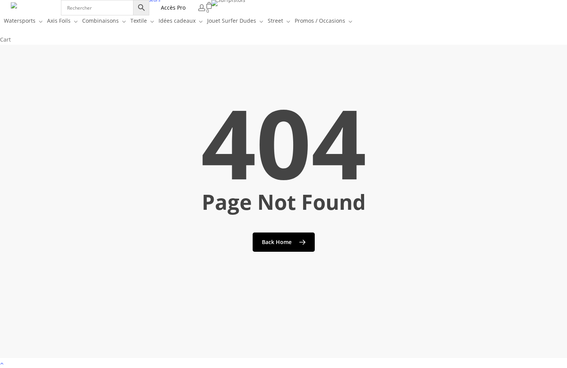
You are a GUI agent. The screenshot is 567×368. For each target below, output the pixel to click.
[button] (283, 363)
